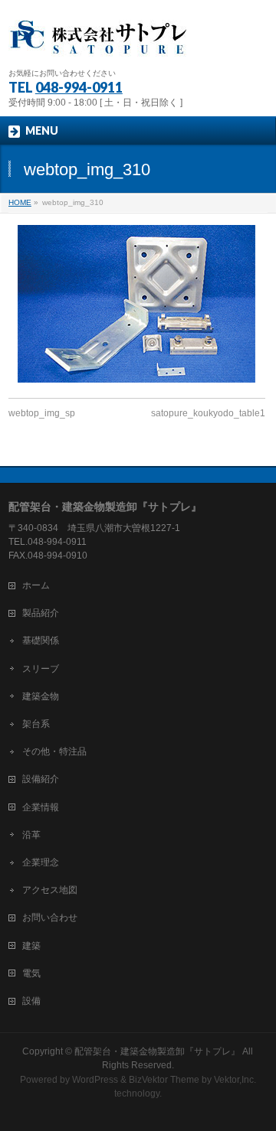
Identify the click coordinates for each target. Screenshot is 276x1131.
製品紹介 (40, 613)
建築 (31, 945)
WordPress (95, 1079)
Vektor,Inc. (235, 1079)
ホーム (36, 585)
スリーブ (40, 668)
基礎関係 (40, 640)
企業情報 (40, 807)
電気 (31, 973)
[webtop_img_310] (136, 304)
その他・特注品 (54, 751)
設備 (31, 1001)
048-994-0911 (79, 87)
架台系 (36, 724)
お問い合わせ (49, 917)
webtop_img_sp (41, 413)
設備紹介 (40, 779)
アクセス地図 (49, 890)
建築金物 (40, 696)
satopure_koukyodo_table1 (208, 413)
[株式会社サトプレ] (100, 42)
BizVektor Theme (164, 1079)
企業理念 (40, 862)
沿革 (31, 835)
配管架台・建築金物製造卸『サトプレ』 (157, 1051)
